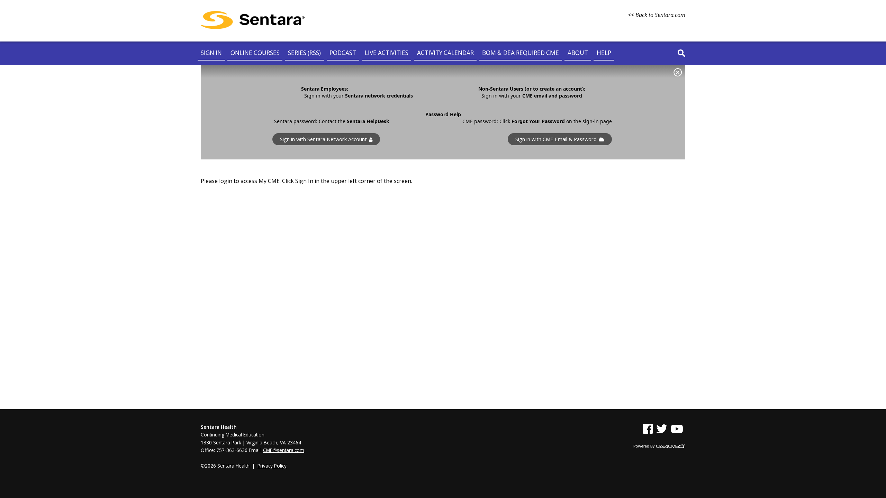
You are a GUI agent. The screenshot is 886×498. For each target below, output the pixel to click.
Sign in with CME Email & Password (556, 139)
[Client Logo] (253, 27)
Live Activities (386, 53)
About (578, 53)
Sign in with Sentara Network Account (323, 139)
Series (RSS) (304, 53)
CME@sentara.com (283, 450)
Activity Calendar (445, 53)
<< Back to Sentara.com (656, 15)
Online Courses (255, 53)
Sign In (211, 53)
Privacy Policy (272, 465)
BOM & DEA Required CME (520, 53)
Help (604, 53)
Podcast (342, 53)
